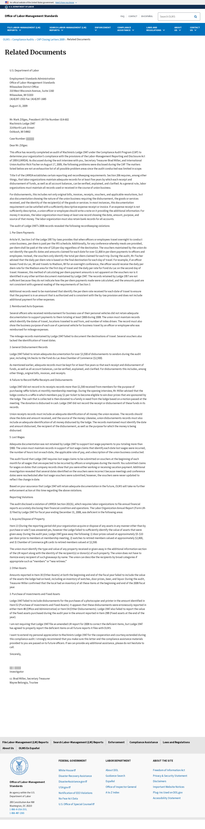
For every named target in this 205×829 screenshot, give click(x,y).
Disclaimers (159, 781)
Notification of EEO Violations (75, 793)
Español (110, 781)
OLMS (6, 39)
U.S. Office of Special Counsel (75, 804)
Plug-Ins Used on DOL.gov (168, 792)
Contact (132, 16)
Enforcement (116, 742)
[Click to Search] (195, 17)
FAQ (122, 16)
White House (66, 770)
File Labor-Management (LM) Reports (25, 742)
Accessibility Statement (167, 798)
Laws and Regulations (176, 742)
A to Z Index (112, 792)
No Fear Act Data (68, 798)
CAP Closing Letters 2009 (51, 39)
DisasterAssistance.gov (72, 781)
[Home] (19, 765)
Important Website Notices (168, 787)
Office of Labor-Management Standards (31, 16)
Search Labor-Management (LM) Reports (78, 742)
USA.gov (63, 787)
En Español (147, 16)
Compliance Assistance (144, 742)
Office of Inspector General (121, 787)
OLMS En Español (29, 748)
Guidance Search (115, 776)
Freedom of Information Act (169, 770)
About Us (8, 748)
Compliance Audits (23, 39)
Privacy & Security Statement (170, 776)
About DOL (112, 770)
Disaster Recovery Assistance (75, 776)
